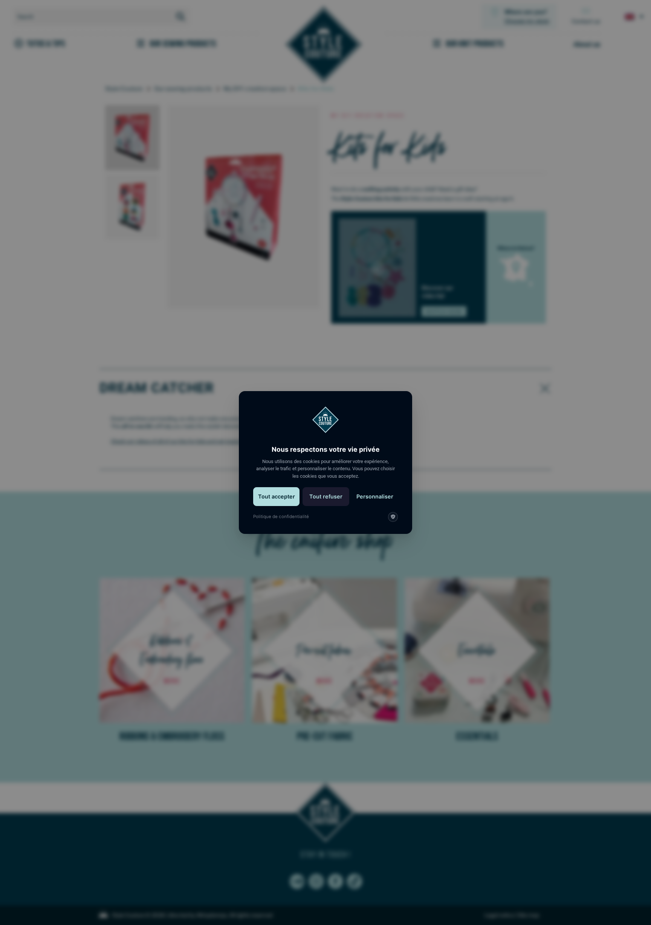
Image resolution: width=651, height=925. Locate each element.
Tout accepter (276, 496)
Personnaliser (374, 496)
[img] (393, 517)
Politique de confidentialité (281, 516)
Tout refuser (325, 496)
